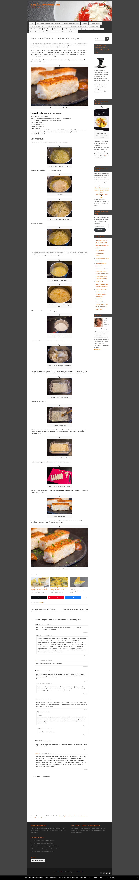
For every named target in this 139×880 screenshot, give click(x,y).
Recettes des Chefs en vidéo (37, 26)
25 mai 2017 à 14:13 (49, 728)
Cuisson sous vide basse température (57, 26)
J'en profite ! (100, 229)
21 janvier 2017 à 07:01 (46, 683)
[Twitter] (103, 3)
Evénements (57, 29)
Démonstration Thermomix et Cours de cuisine (48, 23)
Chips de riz (73, 588)
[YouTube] (106, 3)
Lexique (85, 29)
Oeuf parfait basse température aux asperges (100, 253)
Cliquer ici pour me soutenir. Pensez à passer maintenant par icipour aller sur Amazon (101, 191)
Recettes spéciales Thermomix (71, 23)
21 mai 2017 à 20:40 (45, 711)
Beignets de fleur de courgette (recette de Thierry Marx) (58, 588)
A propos (93, 29)
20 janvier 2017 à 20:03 (46, 635)
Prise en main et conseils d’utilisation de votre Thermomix (63, 32)
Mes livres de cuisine (95, 23)
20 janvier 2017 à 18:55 (45, 624)
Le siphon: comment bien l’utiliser (78, 26)
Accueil (32, 23)
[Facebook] (101, 3)
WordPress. (83, 872)
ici (105, 156)
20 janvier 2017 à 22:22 (47, 670)
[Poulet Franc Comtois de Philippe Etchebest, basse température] (40, 582)
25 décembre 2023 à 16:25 (47, 753)
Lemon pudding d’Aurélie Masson (45, 840)
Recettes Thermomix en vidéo (37, 32)
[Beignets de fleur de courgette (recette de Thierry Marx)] (59, 582)
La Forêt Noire (99, 281)
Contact (101, 29)
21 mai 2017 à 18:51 (46, 699)
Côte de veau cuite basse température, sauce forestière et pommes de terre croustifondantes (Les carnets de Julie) (102, 273)
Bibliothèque (47, 29)
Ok (113, 877)
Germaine (37, 753)
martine (37, 660)
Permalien (41, 602)
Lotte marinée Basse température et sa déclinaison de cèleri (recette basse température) (101, 294)
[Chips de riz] (79, 582)
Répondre (85, 632)
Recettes (85, 23)
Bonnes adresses (94, 26)
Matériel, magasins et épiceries (71, 29)
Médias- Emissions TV (35, 29)
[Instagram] (109, 3)
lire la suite (97, 349)
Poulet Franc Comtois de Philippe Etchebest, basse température (39, 588)
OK (106, 38)
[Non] (137, 878)
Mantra (77, 872)
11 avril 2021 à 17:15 (48, 740)
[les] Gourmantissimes (45, 4)
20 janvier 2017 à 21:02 (46, 660)
